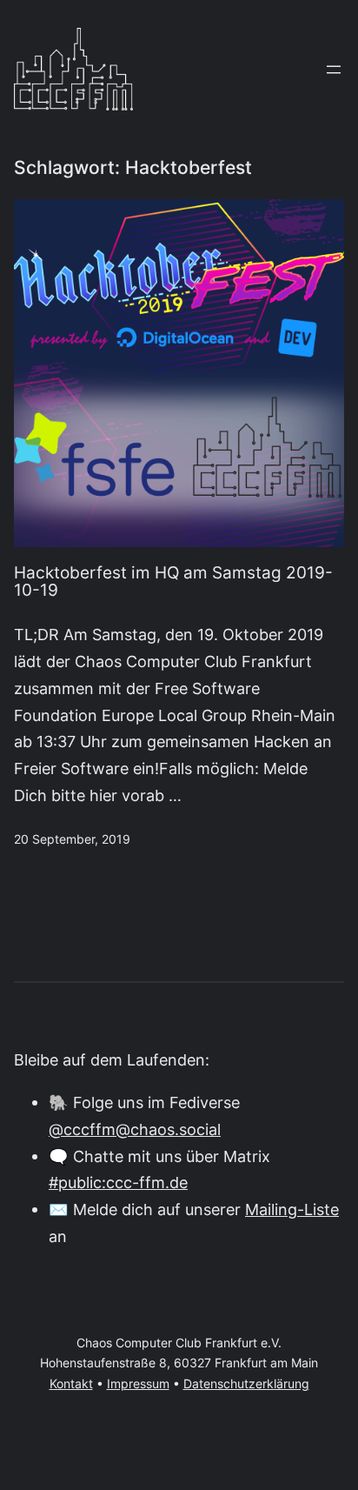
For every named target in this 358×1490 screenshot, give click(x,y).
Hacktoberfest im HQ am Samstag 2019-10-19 (173, 583)
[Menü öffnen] (333, 69)
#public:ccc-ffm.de (118, 1182)
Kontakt (71, 1384)
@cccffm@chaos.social (135, 1129)
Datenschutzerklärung (246, 1384)
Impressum (138, 1384)
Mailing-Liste (292, 1209)
